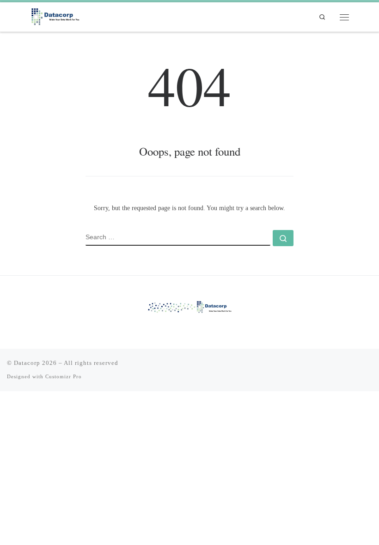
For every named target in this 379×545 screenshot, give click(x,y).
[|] (56, 15)
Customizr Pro (63, 376)
